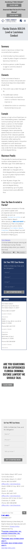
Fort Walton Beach (16, 228)
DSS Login (11, 548)
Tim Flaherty (5, 240)
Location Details (6, 314)
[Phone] (21, 20)
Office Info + (5, 484)
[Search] (24, 512)
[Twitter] (3, 515)
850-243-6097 (18, 221)
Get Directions (15, 484)
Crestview (4, 230)
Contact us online (14, 217)
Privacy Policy (14, 526)
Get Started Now (14, 292)
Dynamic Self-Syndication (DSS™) (12, 544)
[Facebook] (2, 515)
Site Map (4, 548)
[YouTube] (7, 515)
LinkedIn (22, 252)
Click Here (14, 5)
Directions (5, 317)
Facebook (7, 252)
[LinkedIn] (5, 515)
